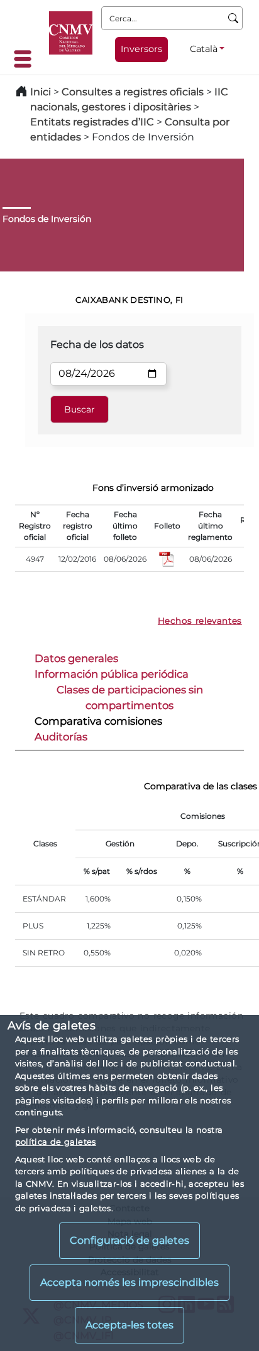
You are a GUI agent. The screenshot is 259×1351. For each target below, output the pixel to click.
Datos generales (76, 658)
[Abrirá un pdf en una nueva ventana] (167, 558)
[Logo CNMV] (70, 33)
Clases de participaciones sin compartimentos (130, 697)
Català (204, 49)
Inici (40, 92)
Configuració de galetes (129, 1240)
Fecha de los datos (97, 344)
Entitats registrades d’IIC (92, 122)
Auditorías (61, 736)
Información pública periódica (112, 674)
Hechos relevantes (200, 621)
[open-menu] (26, 59)
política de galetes (55, 1142)
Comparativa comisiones (98, 721)
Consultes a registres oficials (133, 92)
